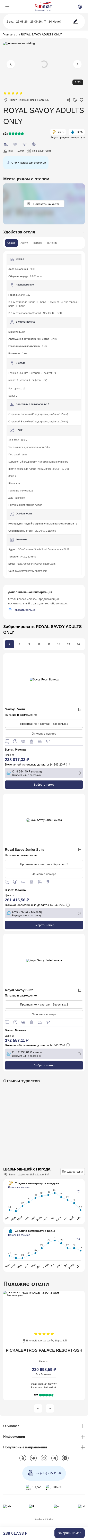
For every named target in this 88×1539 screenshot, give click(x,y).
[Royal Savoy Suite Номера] (44, 820)
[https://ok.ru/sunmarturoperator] (22, 1460)
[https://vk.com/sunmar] (33, 1460)
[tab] (44, 232)
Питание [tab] (52, 243)
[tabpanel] (44, 415)
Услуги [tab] (24, 243)
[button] (38, 1410)
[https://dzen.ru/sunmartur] (65, 1460)
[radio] (5, 93)
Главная (8, 34)
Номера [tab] (37, 243)
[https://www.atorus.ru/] (57, 1509)
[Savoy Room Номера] (44, 680)
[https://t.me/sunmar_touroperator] (54, 1460)
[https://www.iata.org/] (7, 1509)
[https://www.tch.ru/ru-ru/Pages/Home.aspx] (32, 1509)
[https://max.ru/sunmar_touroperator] (44, 1460)
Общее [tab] (11, 243)
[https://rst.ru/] (81, 1509)
